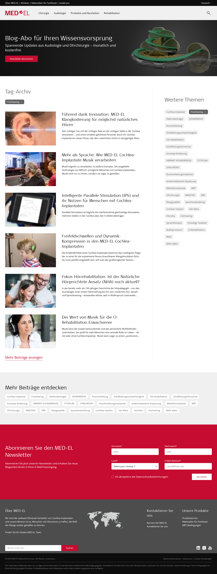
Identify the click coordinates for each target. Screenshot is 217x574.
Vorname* (116, 446)
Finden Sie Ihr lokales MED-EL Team (23, 532)
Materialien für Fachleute (44, 2)
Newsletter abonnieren (21, 58)
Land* (114, 460)
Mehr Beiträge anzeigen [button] (24, 357)
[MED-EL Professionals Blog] (17, 13)
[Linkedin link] (198, 548)
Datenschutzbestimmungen (152, 476)
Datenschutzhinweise (172, 558)
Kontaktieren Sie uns (157, 526)
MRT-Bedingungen (191, 525)
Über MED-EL (12, 2)
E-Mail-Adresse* (173, 460)
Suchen (69, 547)
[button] (176, 112)
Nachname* (171, 446)
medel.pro (64, 2)
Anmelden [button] (202, 476)
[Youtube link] (210, 548)
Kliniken (25, 2)
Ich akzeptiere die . (141, 476)
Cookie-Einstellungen (203, 558)
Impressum (187, 558)
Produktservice (190, 518)
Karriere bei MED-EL (157, 522)
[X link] (204, 548)
